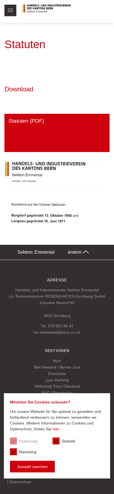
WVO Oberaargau (57, 392)
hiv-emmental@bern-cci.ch (57, 332)
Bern (57, 361)
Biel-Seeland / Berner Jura (57, 367)
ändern (75, 252)
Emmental (57, 373)
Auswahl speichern (32, 467)
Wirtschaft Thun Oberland (57, 386)
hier (56, 429)
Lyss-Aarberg (57, 380)
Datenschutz (20, 482)
